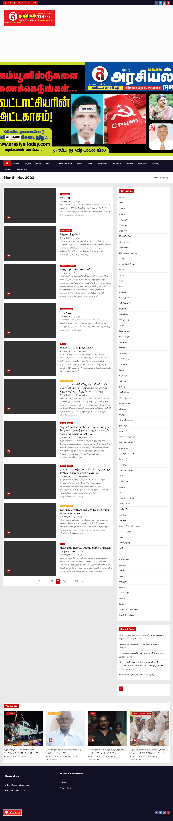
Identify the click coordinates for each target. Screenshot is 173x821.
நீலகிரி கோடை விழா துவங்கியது (77, 347)
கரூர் (121, 280)
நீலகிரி (62, 344)
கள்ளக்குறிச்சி (125, 297)
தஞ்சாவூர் (123, 375)
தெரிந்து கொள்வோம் (127, 453)
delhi (121, 197)
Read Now (87, 108)
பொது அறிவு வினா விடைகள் (75, 269)
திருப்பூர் (122, 414)
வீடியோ (80, 163)
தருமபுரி (122, 386)
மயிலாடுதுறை (124, 542)
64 (64, 581)
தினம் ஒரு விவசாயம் (127, 442)
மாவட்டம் (49, 163)
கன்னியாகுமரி (125, 303)
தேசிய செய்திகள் (65, 163)
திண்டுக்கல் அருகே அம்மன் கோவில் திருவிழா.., (137, 674)
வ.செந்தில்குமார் (81, 517)
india (121, 202)
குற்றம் (121, 325)
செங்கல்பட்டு (124, 358)
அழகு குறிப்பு (124, 219)
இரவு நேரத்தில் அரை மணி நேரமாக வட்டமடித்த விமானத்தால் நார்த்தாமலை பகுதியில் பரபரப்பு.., (21, 752)
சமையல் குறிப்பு (64, 194)
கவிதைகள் (123, 292)
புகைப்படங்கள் (102, 163)
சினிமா (38, 163)
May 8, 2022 (67, 201)
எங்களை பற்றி (22, 169)
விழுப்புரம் (123, 587)
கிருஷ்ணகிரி (124, 319)
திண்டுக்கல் (124, 392)
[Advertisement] (86, 44)
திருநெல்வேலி (124, 403)
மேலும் (8, 169)
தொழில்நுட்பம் (124, 464)
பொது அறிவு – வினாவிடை (67, 266)
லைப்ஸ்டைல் (117, 163)
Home (155, 177)
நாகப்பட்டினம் (124, 481)
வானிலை (123, 576)
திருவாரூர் (123, 431)
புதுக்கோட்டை (124, 509)
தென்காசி (123, 459)
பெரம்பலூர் (123, 520)
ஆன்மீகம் (129, 163)
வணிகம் (122, 565)
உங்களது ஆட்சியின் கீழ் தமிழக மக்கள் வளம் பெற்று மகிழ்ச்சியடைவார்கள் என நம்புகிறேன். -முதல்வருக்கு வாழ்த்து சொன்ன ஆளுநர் (83, 388)
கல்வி (121, 286)
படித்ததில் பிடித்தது (65, 230)
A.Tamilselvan (81, 351)
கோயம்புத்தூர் (124, 331)
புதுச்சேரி (122, 514)
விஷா (77, 201)
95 (76, 581)
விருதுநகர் (123, 581)
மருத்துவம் (123, 548)
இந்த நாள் (123, 230)
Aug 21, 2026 (12, 756)
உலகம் (90, 163)
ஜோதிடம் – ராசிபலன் (127, 615)
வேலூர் (122, 604)
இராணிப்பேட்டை (125, 236)
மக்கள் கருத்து (125, 531)
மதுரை (69, 423)
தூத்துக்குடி (123, 448)
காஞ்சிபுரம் (123, 308)
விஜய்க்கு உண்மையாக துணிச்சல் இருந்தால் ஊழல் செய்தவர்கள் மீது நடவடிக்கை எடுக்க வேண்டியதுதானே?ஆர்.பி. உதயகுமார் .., (141, 665)
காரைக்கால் (124, 314)
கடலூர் (122, 275)
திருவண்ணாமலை (126, 420)
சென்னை (123, 364)
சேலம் (121, 370)
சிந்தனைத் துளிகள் (70, 234)
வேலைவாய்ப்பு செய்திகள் (129, 609)
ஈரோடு (121, 258)
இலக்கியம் (123, 247)
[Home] (7, 163)
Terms (63, 782)
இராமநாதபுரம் (124, 241)
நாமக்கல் (122, 487)
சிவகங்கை (123, 342)
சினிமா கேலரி (124, 353)
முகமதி (23, 756)
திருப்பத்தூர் (124, 409)
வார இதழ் (155, 163)
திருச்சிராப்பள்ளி (125, 397)
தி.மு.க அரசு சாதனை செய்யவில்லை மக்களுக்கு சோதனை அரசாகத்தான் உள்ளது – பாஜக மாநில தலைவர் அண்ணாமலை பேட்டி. (85, 430)
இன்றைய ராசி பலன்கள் (128, 253)
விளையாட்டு (142, 163)
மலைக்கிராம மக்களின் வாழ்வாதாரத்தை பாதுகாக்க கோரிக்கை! (63, 751)
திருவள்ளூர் (123, 425)
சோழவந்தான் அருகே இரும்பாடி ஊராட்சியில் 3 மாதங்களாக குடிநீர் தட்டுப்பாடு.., (107, 751)
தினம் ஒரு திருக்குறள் (66, 309)
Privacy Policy (66, 788)
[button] (4, 109)
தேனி (121, 475)
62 (52, 581)
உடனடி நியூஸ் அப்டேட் (66, 381)
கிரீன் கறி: (65, 198)
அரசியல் (16, 163)
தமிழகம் (28, 163)
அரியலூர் (123, 214)
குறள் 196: (65, 313)
